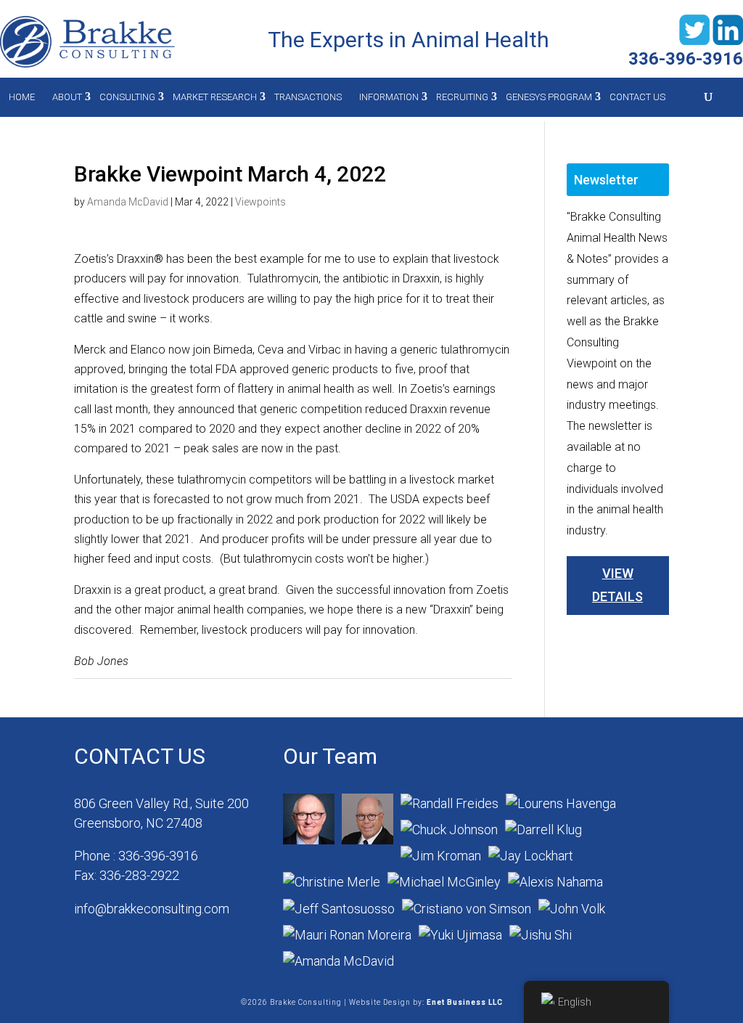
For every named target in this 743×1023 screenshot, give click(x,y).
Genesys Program (549, 96)
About (67, 96)
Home (22, 96)
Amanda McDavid (127, 202)
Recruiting (462, 96)
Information (389, 96)
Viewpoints (260, 202)
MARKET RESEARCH (215, 96)
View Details (617, 585)
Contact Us (637, 96)
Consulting (127, 96)
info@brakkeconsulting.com (151, 908)
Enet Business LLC (465, 1002)
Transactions (308, 96)
